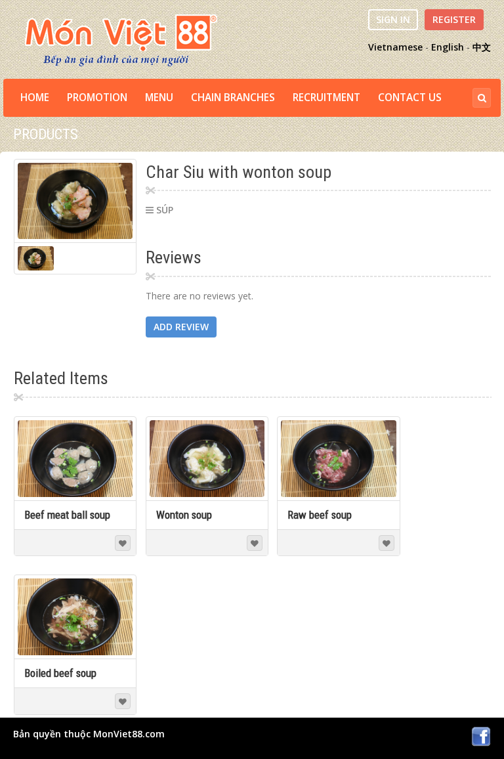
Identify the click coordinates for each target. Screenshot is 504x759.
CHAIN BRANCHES (233, 97)
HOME (34, 97)
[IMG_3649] (75, 201)
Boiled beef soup (60, 673)
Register (454, 19)
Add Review (181, 326)
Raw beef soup (319, 514)
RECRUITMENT (326, 97)
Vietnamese (395, 47)
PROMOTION (97, 97)
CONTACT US (410, 97)
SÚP (164, 210)
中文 (481, 47)
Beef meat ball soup (67, 514)
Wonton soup (184, 514)
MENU (159, 97)
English (447, 47)
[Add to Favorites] (123, 543)
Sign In (393, 19)
